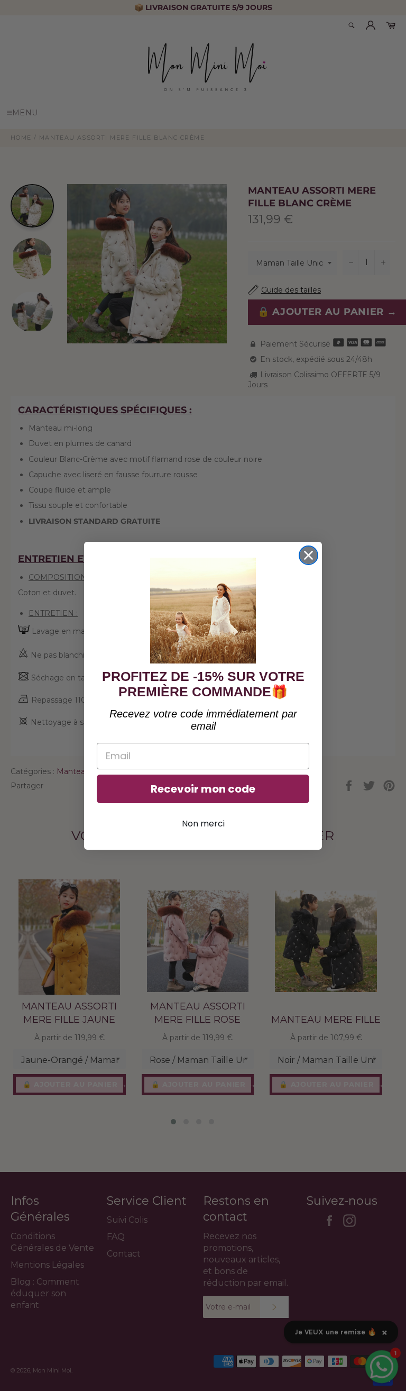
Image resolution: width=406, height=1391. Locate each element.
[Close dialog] (308, 555)
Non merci (203, 823)
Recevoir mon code (203, 788)
